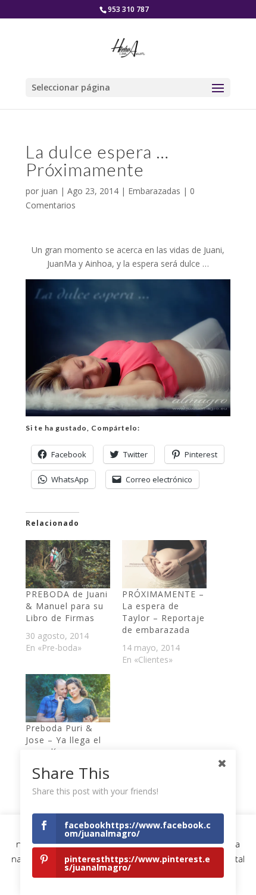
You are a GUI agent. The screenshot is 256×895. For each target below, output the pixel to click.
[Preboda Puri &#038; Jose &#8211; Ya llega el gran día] (68, 698)
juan (49, 191)
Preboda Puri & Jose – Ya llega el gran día (63, 739)
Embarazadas (154, 191)
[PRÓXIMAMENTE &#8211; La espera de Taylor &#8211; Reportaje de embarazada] (164, 564)
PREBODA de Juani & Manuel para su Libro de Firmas (67, 605)
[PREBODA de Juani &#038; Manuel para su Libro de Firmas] (68, 564)
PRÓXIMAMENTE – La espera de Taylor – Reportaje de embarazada (163, 611)
